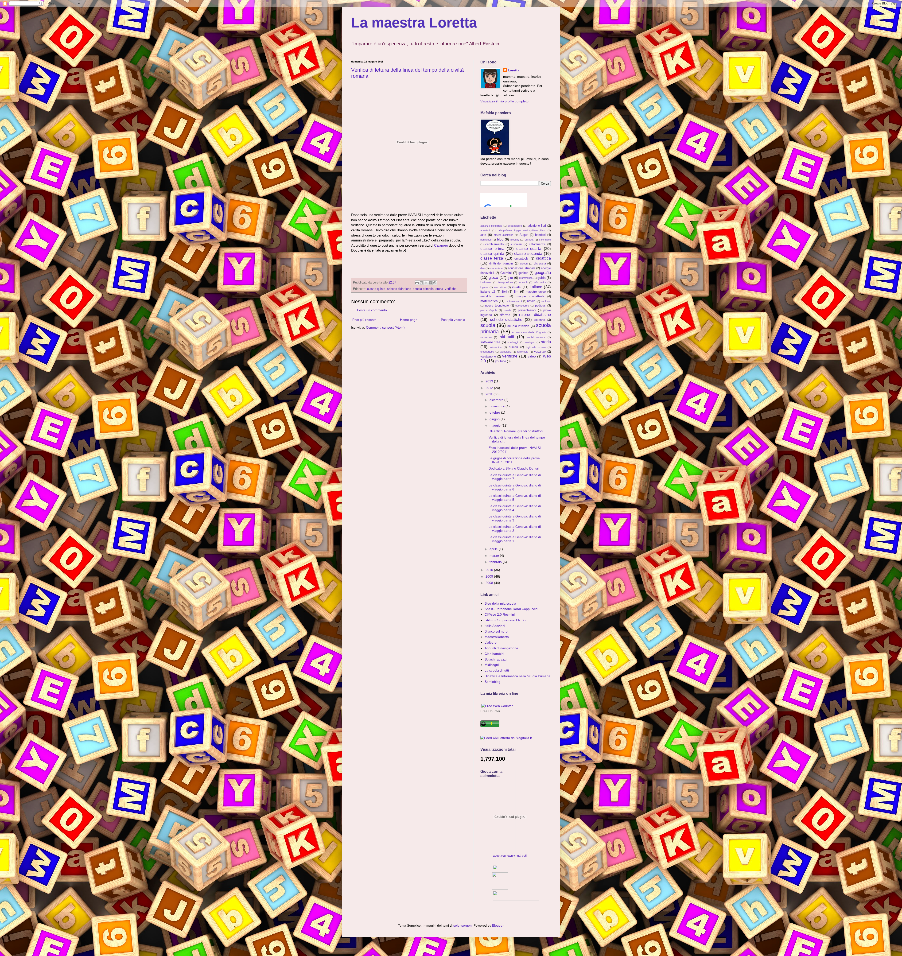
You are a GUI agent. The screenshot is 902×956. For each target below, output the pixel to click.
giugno (495, 419)
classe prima (492, 248)
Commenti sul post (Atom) (385, 327)
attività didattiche (503, 234)
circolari (516, 244)
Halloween (486, 282)
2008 (490, 583)
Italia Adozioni (495, 626)
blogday (514, 239)
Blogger (497, 925)
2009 (490, 576)
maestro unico (536, 291)
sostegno (530, 342)
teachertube (487, 351)
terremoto (522, 351)
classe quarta (528, 248)
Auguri (524, 235)
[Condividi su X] (426, 282)
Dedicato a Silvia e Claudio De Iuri (514, 468)
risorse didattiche (535, 314)
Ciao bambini (494, 654)
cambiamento (494, 244)
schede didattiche (399, 289)
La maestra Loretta (414, 23)
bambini (540, 235)
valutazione (488, 356)
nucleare (546, 301)
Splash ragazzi (495, 659)
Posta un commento (372, 310)
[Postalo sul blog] (421, 282)
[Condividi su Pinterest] (434, 282)
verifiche (450, 289)
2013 (490, 381)
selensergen (462, 925)
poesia (507, 310)
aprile (494, 549)
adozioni (485, 230)
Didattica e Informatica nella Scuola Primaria (517, 676)
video (532, 356)
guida (541, 278)
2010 (490, 570)
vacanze (540, 351)
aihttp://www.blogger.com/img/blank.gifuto (521, 230)
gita (510, 278)
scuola (487, 325)
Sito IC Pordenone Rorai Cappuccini (511, 609)
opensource (522, 305)
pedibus (540, 305)
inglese (484, 287)
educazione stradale (521, 268)
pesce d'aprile (488, 310)
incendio (523, 282)
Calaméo (441, 245)
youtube (500, 361)
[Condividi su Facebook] (430, 282)
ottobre (495, 412)
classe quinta (376, 289)
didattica (543, 258)
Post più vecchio (453, 320)
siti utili (507, 337)
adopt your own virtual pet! (510, 855)
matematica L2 (514, 301)
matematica (489, 301)
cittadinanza (537, 244)
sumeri (513, 347)
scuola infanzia (518, 326)
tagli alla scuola (536, 347)
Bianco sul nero (496, 631)
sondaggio (513, 342)
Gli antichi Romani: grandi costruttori (516, 431)
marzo (495, 555)
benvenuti (485, 239)
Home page (408, 320)
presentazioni (527, 310)
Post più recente (364, 320)
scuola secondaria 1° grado (529, 332)
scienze (539, 320)
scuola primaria (423, 289)
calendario (545, 239)
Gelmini (506, 273)
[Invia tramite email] (417, 282)
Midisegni (492, 665)
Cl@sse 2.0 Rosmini (500, 614)
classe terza (491, 258)
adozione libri (537, 225)
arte (483, 235)
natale (531, 301)
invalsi (516, 287)
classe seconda (528, 253)
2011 (490, 394)
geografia (543, 272)
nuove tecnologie (497, 305)
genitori (523, 273)
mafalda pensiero (493, 296)
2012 (490, 388)
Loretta (513, 70)
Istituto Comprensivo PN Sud (506, 620)
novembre (497, 406)
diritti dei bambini (501, 263)
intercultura (500, 287)
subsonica (496, 347)
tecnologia (505, 351)
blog (500, 239)
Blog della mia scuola (500, 603)
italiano (536, 287)
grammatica (526, 277)
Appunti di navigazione (501, 648)
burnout (529, 239)
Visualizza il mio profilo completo (504, 101)
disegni (524, 263)
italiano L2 (487, 291)
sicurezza (486, 337)
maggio (496, 425)
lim (516, 291)
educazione (496, 268)
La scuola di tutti (497, 670)
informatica (540, 282)
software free (490, 342)
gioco (493, 277)
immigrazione (505, 282)
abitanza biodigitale (491, 225)
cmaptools (521, 258)
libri (504, 291)
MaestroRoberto (497, 637)
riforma (505, 315)
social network (536, 337)
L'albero (491, 642)
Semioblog (492, 682)
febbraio (496, 562)
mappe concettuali (530, 296)
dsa (482, 268)
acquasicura (515, 225)
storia (439, 289)
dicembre (497, 400)
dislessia (540, 263)
